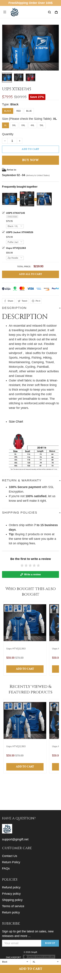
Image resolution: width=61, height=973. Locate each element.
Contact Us (9, 856)
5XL (42, 125)
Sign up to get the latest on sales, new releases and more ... (28, 934)
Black (14, 104)
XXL (23, 125)
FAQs (6, 868)
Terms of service (13, 906)
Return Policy (11, 862)
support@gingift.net (15, 839)
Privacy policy (11, 893)
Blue (29, 111)
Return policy (11, 912)
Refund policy (11, 887)
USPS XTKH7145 (15, 213)
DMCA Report (13, 957)
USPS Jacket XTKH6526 (19, 232)
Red (18, 111)
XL (55, 118)
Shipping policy (12, 900)
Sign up (50, 943)
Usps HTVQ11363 (16, 248)
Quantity (7, 134)
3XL (14, 125)
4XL (32, 125)
